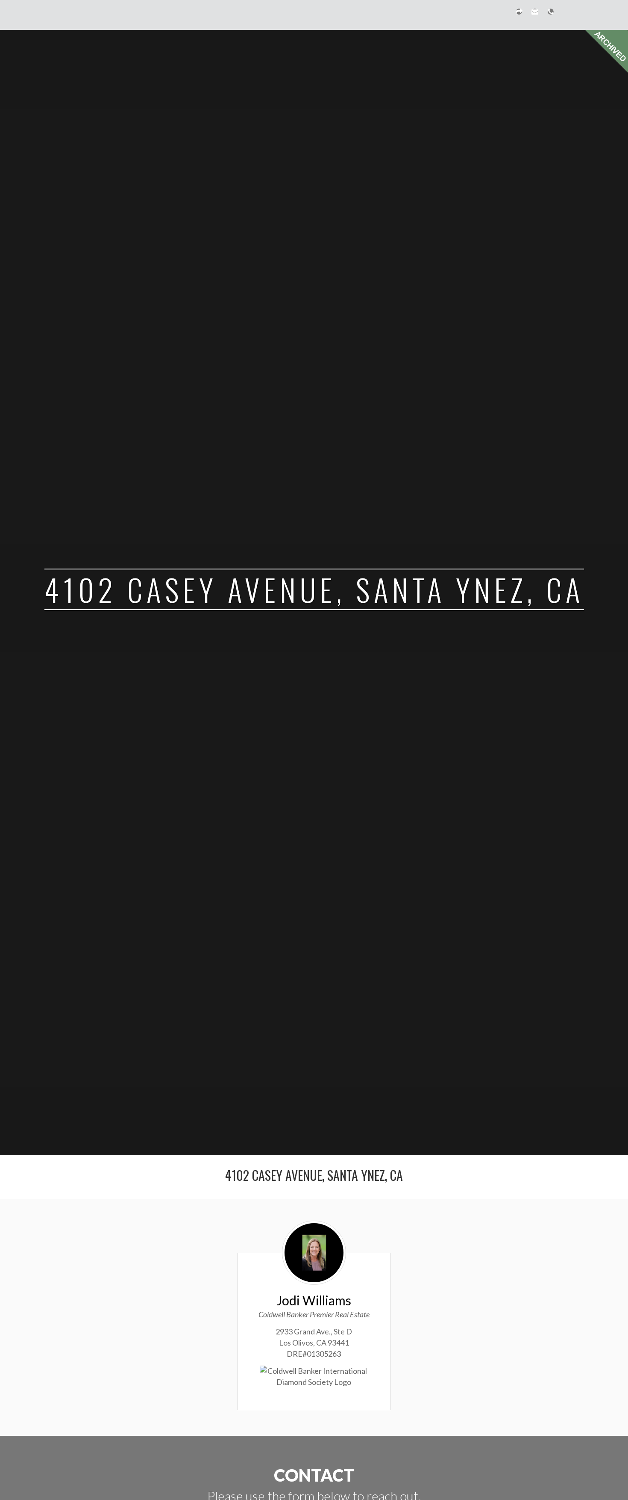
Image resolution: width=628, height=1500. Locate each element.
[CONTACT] (535, 15)
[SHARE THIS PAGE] (519, 15)
